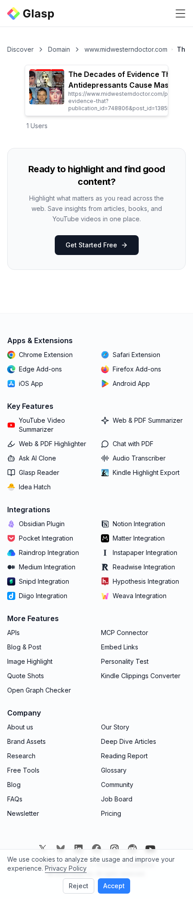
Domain (59, 49)
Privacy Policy (66, 868)
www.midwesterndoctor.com (125, 49)
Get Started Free (91, 245)
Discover (20, 49)
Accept (114, 886)
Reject (78, 886)
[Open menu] (180, 13)
